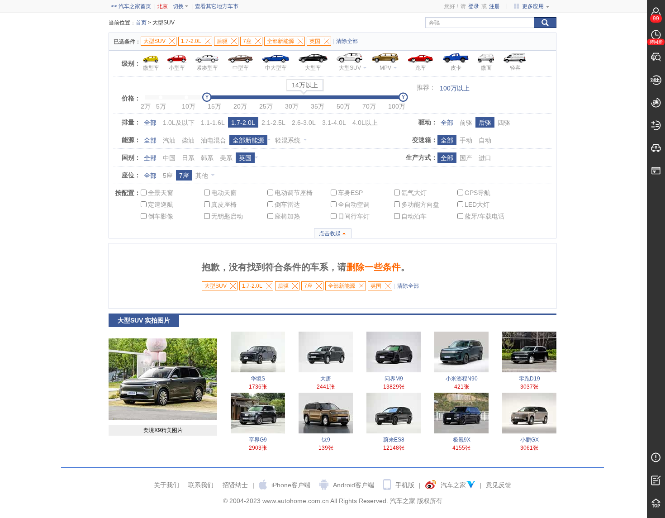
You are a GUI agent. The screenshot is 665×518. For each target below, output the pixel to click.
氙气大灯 (414, 192)
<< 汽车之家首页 (131, 6)
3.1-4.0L (334, 122)
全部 (150, 122)
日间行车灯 (354, 216)
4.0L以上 (365, 122)
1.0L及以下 (179, 122)
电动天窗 (224, 192)
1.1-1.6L (213, 122)
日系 (188, 158)
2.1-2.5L (273, 122)
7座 (184, 175)
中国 (169, 158)
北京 (162, 6)
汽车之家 (453, 485)
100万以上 (455, 88)
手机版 (404, 485)
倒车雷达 (287, 204)
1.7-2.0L (243, 122)
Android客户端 (353, 485)
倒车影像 (160, 216)
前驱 (466, 122)
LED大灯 (477, 204)
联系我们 (201, 485)
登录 (473, 6)
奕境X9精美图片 (163, 430)
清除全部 (347, 41)
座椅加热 (287, 216)
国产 (466, 158)
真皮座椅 (224, 204)
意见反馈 (498, 485)
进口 (485, 158)
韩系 (207, 158)
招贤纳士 (235, 485)
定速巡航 (160, 204)
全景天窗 (160, 192)
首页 (141, 22)
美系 (226, 158)
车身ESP (350, 192)
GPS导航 (477, 192)
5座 (168, 175)
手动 (466, 140)
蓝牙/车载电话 (484, 216)
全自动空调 (354, 204)
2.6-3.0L (304, 122)
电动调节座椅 (294, 192)
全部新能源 (248, 140)
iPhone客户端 (290, 485)
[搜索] (545, 22)
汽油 (169, 140)
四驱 (504, 122)
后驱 (485, 122)
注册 (494, 6)
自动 (485, 140)
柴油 (188, 140)
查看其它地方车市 (216, 6)
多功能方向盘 (420, 204)
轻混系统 (287, 140)
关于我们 (166, 485)
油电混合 (213, 140)
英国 (245, 158)
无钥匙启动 (227, 216)
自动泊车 (414, 216)
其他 (201, 175)
